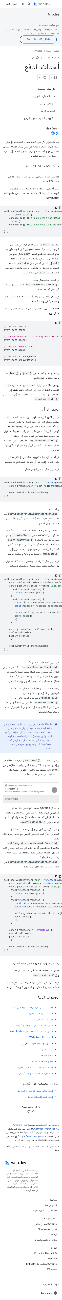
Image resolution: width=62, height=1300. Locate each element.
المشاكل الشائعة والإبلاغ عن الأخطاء (36, 1073)
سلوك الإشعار (46, 1055)
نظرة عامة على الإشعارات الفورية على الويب (32, 1007)
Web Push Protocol (41, 1037)
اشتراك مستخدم (45, 1019)
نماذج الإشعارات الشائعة (41, 1061)
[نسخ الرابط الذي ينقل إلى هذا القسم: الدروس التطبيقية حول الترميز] (19, 1084)
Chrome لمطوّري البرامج (46, 1223)
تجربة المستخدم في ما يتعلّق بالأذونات (34, 1025)
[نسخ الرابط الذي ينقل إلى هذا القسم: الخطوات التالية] (34, 998)
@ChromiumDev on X (45, 1253)
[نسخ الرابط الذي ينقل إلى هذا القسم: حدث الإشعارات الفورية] (23, 166)
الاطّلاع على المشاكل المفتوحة (44, 1210)
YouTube (52, 1258)
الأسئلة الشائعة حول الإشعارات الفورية (34, 1067)
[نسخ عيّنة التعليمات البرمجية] (60, 208)
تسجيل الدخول (10, 3)
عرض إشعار (47, 1049)
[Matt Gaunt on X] (57, 134)
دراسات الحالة (51, 1234)
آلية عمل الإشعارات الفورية (40, 1013)
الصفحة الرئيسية (52, 50)
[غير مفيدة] (32, 57)
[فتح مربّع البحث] (29, 4)
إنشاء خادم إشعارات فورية (40, 1097)
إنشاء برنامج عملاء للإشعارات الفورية (35, 1091)
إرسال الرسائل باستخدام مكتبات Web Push (31, 1031)
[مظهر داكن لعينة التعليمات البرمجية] (56, 208)
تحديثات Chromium (47, 1229)
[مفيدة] (37, 57)
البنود (57, 1284)
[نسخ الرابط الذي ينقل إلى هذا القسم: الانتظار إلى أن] (39, 410)
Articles (53, 14)
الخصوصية (47, 1284)
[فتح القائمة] (55, 4)
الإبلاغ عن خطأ (51, 1205)
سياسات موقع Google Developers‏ (33, 1136)
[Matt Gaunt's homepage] (53, 134)
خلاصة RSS (52, 1269)
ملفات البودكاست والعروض (45, 1239)
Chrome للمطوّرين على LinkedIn (41, 1263)
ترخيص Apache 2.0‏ (33, 1132)
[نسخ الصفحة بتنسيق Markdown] (45, 77)
